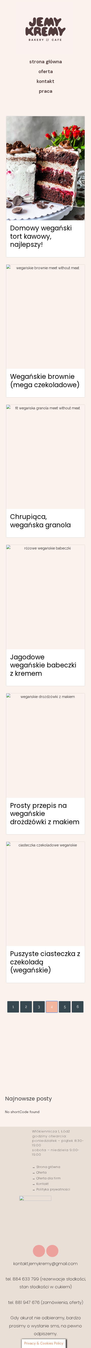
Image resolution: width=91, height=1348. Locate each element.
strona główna (45, 61)
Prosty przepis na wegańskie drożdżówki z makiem (44, 813)
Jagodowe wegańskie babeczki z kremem (43, 665)
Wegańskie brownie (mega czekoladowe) (45, 380)
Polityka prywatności (52, 1189)
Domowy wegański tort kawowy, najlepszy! (41, 236)
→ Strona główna (46, 1167)
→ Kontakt (40, 1184)
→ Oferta (39, 1172)
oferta (45, 71)
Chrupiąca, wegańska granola (40, 521)
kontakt (45, 81)
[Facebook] (52, 1251)
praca (45, 91)
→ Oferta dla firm (46, 1178)
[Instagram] (39, 1251)
